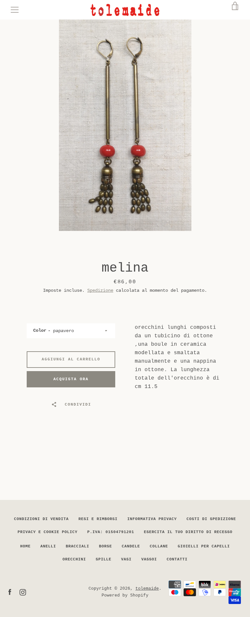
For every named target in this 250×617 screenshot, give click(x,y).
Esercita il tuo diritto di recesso (188, 532)
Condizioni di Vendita (41, 519)
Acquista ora (71, 379)
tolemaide (147, 588)
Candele (131, 546)
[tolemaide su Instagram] (23, 592)
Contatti (177, 559)
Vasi (126, 559)
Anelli (48, 546)
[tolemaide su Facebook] (10, 592)
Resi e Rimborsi (98, 519)
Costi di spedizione (211, 519)
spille (103, 559)
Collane (159, 546)
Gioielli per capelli (204, 546)
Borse (105, 546)
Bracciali (77, 546)
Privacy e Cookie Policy (47, 532)
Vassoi (149, 559)
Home (25, 546)
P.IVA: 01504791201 (110, 532)
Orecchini (74, 559)
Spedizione (100, 290)
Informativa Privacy (152, 519)
